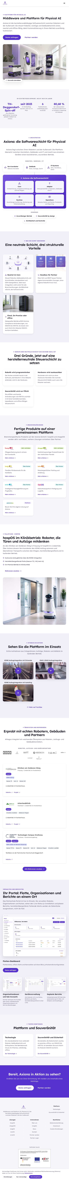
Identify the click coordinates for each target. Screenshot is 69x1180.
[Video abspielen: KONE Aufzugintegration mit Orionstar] (18, 670)
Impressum (56, 1126)
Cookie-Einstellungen (56, 1129)
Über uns (34, 1123)
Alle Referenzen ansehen (34, 869)
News (34, 1129)
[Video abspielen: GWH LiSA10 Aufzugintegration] (51, 670)
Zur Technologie (11, 1053)
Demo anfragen (11, 37)
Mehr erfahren (10, 458)
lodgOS (12, 1129)
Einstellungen (8, 1177)
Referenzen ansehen (13, 571)
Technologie (56, 1109)
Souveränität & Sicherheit (56, 1112)
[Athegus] (5, 3)
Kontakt (34, 1132)
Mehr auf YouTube (35, 707)
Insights (34, 1126)
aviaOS (12, 1135)
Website (8, 792)
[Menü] (64, 3)
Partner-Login (34, 1138)
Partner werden (31, 37)
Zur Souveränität (44, 1053)
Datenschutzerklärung (56, 1123)
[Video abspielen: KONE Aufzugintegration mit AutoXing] (18, 692)
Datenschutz (29, 1173)
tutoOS (12, 1132)
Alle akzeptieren (36, 1177)
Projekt (16, 792)
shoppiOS (12, 1126)
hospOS (12, 1123)
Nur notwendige (21, 1177)
